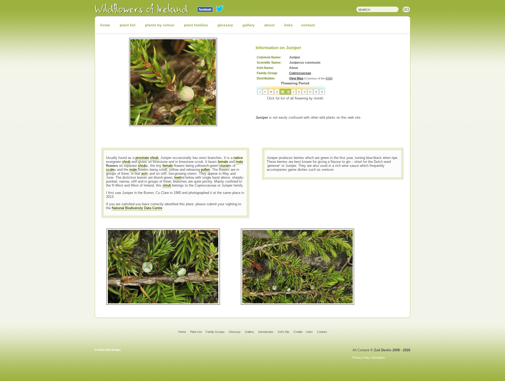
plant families (196, 25)
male (239, 162)
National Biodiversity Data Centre (137, 208)
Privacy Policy (361, 357)
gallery (249, 25)
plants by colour (159, 25)
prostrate (142, 158)
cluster (224, 166)
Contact (322, 331)
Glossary (235, 331)
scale (110, 170)
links (288, 25)
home (105, 25)
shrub (154, 158)
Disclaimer (378, 357)
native (238, 158)
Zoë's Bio (283, 331)
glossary (225, 25)
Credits (298, 331)
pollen (205, 170)
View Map (296, 78)
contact (308, 25)
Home (182, 331)
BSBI (329, 78)
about (269, 25)
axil (144, 174)
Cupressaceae (300, 73)
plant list (127, 25)
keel (177, 177)
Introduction (265, 331)
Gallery (249, 331)
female (223, 162)
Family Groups (215, 331)
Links (309, 331)
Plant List (196, 331)
